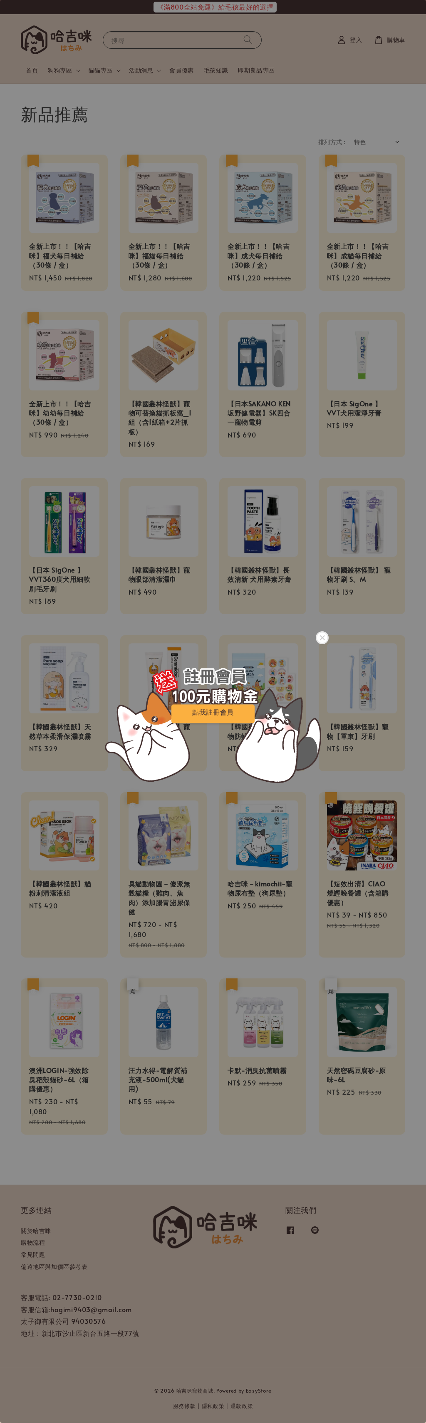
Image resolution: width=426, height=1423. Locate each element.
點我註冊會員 (213, 712)
